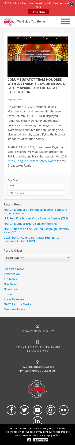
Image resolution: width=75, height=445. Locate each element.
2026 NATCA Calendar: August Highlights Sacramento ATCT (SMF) (31, 239)
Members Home (14, 309)
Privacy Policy (40, 440)
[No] (70, 434)
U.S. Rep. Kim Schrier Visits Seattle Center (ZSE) (36, 218)
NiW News (10, 284)
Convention (12, 274)
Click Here (48, 331)
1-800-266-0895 (52, 346)
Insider (8, 294)
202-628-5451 (31, 346)
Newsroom (11, 289)
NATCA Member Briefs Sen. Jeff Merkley (31, 224)
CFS (12, 186)
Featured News (14, 269)
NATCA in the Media (17, 304)
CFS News (10, 279)
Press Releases (14, 299)
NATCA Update (18, 193)
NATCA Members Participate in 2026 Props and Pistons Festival (35, 211)
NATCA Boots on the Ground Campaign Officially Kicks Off (36, 230)
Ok (29, 440)
